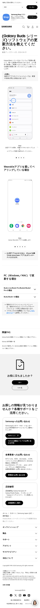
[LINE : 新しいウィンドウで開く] (29, 595)
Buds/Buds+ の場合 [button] (11, 297)
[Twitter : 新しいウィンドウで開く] (15, 595)
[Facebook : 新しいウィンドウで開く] (11, 595)
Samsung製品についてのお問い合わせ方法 (19, 442)
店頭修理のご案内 (14, 503)
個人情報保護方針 (16, 600)
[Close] (36, 13)
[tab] (16, 157)
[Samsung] (6, 26)
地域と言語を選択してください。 (12, 2)
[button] (20, 527)
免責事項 (26, 600)
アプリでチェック (32, 17)
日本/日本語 (6, 585)
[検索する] (24, 27)
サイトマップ (29, 604)
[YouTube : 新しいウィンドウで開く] (24, 595)
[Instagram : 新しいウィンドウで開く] (20, 595)
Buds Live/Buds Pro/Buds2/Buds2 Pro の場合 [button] (17, 289)
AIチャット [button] (12, 435)
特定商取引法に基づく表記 (15, 604)
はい (20, 382)
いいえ (20, 388)
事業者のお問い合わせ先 (16, 475)
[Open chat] (35, 603)
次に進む (32, 7)
